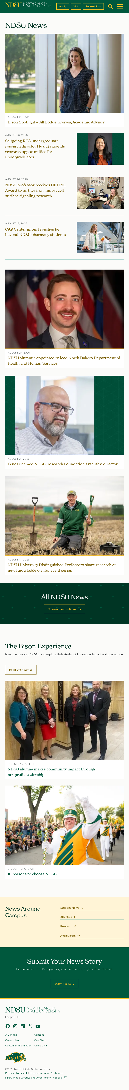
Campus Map (12, 1040)
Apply (62, 6)
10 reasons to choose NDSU (32, 874)
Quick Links (40, 1045)
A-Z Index (11, 1034)
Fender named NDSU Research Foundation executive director (63, 464)
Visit (75, 6)
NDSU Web (11, 1077)
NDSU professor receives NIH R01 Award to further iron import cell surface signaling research (35, 190)
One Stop (39, 1040)
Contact (39, 1034)
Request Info (93, 6)
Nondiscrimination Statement (47, 1073)
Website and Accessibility (42, 1077)
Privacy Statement (16, 1073)
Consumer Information (18, 1045)
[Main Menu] (120, 6)
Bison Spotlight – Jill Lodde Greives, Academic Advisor (56, 122)
